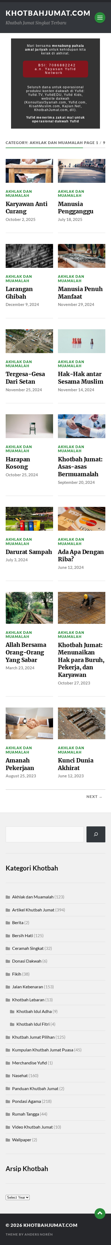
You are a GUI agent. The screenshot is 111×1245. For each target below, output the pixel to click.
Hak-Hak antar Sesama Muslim (80, 377)
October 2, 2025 (21, 219)
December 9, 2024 (22, 304)
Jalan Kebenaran (27, 986)
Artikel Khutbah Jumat (33, 909)
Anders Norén (39, 1234)
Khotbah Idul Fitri (33, 1023)
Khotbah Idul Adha (34, 1011)
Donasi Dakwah (26, 960)
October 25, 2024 (22, 474)
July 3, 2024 (17, 559)
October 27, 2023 (74, 682)
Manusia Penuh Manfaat (80, 292)
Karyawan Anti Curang (27, 207)
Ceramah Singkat (28, 948)
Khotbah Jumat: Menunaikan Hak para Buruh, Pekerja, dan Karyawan (81, 660)
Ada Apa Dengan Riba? (81, 555)
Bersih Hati (22, 935)
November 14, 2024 (76, 389)
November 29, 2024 (76, 304)
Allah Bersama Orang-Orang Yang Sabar (26, 652)
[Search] (96, 834)
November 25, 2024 (24, 389)
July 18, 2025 (70, 219)
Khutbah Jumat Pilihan (33, 1036)
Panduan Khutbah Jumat (35, 1088)
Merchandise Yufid (29, 1062)
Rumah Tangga (25, 1113)
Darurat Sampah (29, 552)
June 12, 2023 (71, 775)
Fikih (16, 973)
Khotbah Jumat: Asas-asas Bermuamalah (80, 467)
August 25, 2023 (21, 775)
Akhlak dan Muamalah (19, 193)
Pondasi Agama (26, 1101)
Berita (17, 922)
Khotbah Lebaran (28, 999)
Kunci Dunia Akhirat (75, 764)
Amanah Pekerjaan (21, 764)
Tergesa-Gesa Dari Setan (25, 377)
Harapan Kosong (18, 463)
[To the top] (100, 1213)
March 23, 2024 (20, 667)
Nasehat (20, 1075)
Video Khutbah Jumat (32, 1126)
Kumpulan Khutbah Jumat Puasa (42, 1049)
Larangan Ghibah (19, 292)
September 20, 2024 (76, 482)
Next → (94, 796)
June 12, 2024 (71, 567)
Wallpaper (21, 1139)
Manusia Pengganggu (75, 207)
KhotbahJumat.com (48, 13)
